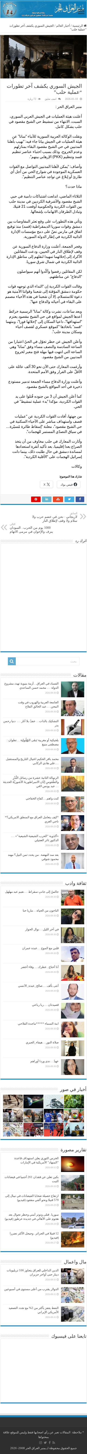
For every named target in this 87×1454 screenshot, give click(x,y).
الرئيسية (78, 25)
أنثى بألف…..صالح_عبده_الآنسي (38, 985)
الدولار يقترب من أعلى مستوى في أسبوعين (31, 1289)
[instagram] (40, 1442)
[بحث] (12, 661)
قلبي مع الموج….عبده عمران (40, 948)
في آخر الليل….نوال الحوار (42, 929)
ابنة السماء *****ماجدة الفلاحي (38, 1023)
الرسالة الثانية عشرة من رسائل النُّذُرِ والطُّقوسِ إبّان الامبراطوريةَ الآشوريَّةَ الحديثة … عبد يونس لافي (31, 782)
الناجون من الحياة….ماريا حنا (41, 910)
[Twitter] (45, 1442)
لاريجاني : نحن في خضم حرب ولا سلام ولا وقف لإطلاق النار (54, 517)
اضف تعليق (50, 98)
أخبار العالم (63, 25)
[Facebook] (49, 1442)
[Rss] (53, 1442)
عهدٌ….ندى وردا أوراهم (44, 1061)
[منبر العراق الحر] (43, 9)
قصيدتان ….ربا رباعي (45, 1004)
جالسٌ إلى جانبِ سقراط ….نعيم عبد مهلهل (32, 891)
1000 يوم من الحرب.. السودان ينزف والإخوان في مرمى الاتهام (31, 528)
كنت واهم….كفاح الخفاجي (42, 798)
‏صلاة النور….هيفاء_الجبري (42, 1042)
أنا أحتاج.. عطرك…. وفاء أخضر (40, 967)
